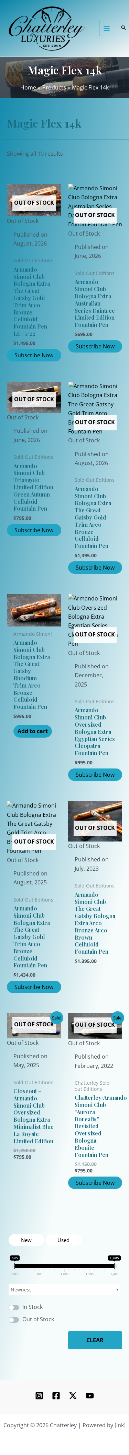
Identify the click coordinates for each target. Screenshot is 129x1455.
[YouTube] (90, 1396)
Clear (95, 1340)
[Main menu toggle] (106, 28)
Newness (21, 1289)
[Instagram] (39, 1396)
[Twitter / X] (73, 1396)
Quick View (34, 219)
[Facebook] (56, 1396)
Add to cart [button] (33, 731)
